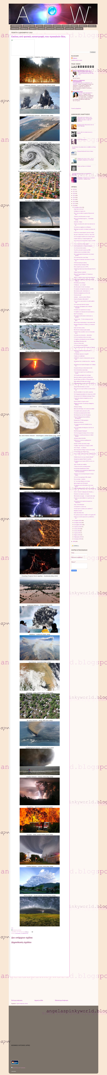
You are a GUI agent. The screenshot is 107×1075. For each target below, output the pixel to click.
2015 (74, 195)
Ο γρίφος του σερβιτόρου (79, 356)
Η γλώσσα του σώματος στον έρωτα (81, 493)
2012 (74, 201)
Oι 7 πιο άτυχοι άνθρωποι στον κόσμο (82, 481)
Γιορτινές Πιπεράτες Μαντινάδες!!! (81, 299)
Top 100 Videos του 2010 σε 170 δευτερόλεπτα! (84, 379)
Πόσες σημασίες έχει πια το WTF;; (81, 266)
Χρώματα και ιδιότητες (79, 422)
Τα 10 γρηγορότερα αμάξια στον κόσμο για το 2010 (84, 394)
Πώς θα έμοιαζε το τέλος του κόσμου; (82, 286)
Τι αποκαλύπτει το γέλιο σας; (80, 506)
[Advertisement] (40, 988)
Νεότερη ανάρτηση (16, 1000)
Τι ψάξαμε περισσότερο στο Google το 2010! (83, 445)
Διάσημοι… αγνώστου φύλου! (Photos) (82, 297)
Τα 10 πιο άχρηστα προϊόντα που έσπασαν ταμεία (84, 236)
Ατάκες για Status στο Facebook (84, 166)
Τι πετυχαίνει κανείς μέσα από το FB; (82, 410)
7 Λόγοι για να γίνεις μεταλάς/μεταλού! (82, 466)
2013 (74, 199)
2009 (74, 541)
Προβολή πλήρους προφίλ (76, 60)
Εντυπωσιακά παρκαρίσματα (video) (81, 468)
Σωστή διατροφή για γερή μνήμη (80, 369)
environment (17, 933)
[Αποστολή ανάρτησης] (32, 931)
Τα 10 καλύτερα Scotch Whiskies (81, 345)
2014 (74, 197)
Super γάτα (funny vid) (79, 512)
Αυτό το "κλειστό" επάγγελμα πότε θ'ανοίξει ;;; (84, 491)
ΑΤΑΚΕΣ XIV (69, 28)
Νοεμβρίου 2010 (77, 520)
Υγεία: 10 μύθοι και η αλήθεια (80, 464)
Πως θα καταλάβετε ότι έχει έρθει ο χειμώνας (83, 392)
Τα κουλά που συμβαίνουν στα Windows (82, 227)
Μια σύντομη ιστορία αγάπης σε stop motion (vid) (84, 322)
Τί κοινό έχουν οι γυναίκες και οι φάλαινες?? (83, 508)
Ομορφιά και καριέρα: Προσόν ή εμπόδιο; (82, 459)
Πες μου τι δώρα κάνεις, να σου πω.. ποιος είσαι (84, 234)
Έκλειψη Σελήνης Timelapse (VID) (81, 264)
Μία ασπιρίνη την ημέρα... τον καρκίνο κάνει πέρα (84, 495)
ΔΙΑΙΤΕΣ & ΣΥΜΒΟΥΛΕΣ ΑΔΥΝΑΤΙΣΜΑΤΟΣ (79, 81)
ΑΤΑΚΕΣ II (48, 26)
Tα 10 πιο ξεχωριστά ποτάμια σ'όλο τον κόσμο (84, 432)
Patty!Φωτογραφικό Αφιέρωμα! (80, 430)
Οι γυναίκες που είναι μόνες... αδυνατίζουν (83, 335)
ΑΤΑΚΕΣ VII (92, 26)
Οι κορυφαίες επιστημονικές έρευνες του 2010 (83, 288)
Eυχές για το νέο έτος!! (79, 209)
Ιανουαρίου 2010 (77, 538)
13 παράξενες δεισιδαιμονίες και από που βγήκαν (84, 339)
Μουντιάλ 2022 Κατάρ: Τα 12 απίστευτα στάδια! (84, 408)
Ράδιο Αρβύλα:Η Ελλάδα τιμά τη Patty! (82, 381)
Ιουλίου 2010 (77, 528)
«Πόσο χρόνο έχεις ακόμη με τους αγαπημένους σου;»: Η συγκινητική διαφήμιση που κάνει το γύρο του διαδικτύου (84, 119)
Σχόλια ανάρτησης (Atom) (22, 1003)
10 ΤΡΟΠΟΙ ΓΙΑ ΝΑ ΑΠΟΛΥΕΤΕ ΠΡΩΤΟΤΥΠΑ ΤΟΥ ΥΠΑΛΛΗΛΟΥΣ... (84, 471)
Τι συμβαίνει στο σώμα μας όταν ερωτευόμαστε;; (84, 311)
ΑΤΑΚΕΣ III (57, 26)
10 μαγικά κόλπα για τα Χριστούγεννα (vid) (83, 367)
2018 (74, 189)
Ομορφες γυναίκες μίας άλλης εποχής (82, 443)
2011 (74, 203)
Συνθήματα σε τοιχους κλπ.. (80, 211)
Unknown (75, 58)
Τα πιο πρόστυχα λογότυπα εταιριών (81, 304)
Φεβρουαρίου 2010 (78, 536)
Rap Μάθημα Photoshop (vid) (80, 341)
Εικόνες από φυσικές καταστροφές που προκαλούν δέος (38, 36)
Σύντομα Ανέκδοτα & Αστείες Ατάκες (85, 151)
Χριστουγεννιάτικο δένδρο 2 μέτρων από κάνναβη (84, 449)
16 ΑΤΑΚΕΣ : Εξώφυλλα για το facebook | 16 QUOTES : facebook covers (86, 178)
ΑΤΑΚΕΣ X (33, 28)
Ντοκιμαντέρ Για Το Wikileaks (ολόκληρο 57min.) (84, 396)
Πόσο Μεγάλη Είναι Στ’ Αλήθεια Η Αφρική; (83, 246)
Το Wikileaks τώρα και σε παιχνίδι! (81, 354)
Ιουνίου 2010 (77, 530)
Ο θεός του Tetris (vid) (79, 343)
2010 (74, 205)
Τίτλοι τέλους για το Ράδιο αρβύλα (81, 243)
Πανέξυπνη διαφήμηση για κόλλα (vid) (82, 293)
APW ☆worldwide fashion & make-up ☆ (82, 70)
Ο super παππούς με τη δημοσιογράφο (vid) (83, 238)
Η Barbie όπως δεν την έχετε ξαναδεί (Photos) (83, 457)
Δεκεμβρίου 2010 (78, 207)
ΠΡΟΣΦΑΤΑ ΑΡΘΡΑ (29, 26)
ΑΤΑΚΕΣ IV (65, 26)
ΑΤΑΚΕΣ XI (41, 28)
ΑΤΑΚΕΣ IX (24, 28)
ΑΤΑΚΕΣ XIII (59, 28)
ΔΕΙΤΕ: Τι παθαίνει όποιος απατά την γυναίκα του (84, 277)
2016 (74, 193)
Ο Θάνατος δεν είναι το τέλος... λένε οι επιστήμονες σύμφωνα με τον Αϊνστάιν (85, 159)
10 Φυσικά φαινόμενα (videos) (80, 262)
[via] (12, 928)
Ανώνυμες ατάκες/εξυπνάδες (80, 438)
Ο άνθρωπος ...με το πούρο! (80, 284)
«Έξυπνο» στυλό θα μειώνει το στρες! (82, 216)
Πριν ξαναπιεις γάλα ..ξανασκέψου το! (82, 291)
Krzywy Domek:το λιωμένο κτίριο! (81, 401)
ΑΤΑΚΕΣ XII (50, 28)
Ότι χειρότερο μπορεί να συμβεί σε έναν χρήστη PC (85, 514)
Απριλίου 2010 (77, 532)
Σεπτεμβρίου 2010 (78, 524)
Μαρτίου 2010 (77, 534)
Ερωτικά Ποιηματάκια (82, 139)
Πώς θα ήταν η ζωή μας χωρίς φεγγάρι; (82, 329)
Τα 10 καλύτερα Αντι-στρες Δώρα (81, 257)
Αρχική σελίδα (38, 1000)
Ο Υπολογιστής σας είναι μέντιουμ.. (81, 451)
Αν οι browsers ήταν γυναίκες (80, 248)
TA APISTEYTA (24, 933)
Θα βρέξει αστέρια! (78, 510)
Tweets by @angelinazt (76, 108)
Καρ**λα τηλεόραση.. (78, 313)
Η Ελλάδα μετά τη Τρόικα (79, 282)
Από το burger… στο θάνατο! (80, 447)
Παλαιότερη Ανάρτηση (61, 1000)
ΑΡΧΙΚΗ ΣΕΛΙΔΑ (16, 26)
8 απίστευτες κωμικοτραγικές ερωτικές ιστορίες (84, 232)
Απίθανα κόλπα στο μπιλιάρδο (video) (82, 252)
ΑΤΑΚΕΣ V (74, 26)
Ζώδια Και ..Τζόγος (78, 221)
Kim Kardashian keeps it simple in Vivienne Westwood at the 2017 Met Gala (85, 73)
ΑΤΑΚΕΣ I (39, 26)
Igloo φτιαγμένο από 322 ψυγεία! (81, 483)
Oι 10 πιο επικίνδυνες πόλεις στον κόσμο (82, 337)
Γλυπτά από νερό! (77, 295)
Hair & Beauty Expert (78, 91)
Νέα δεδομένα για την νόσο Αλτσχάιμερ (82, 414)
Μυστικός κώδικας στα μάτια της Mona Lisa (83, 377)
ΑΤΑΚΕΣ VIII (14, 28)
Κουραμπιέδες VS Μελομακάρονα (81, 420)
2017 (74, 191)
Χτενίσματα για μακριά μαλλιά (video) (82, 412)
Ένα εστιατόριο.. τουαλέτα (79, 479)
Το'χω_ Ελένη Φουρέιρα (79, 504)
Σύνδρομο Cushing (78, 406)
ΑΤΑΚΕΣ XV (79, 28)
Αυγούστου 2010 (78, 526)
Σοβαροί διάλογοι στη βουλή (80, 272)
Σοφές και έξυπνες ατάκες (79, 327)
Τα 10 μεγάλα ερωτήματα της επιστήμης (82, 375)
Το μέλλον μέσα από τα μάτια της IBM (82, 250)
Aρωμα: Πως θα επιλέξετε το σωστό (81, 386)
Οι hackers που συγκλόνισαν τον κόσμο (82, 309)
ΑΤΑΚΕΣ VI (83, 26)
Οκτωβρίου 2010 (77, 522)
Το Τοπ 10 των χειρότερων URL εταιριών (82, 477)
